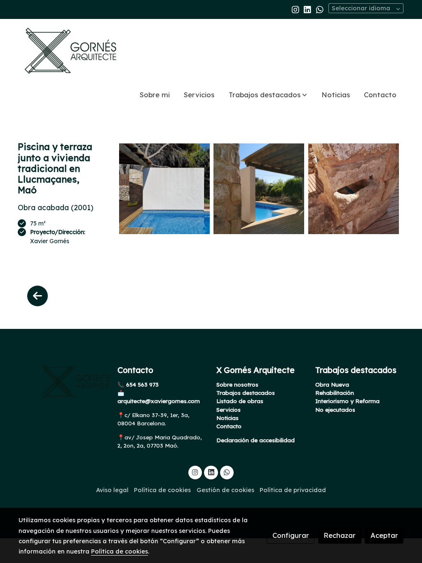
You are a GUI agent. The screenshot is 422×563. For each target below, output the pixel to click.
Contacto (228, 426)
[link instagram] (295, 9)
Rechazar (340, 535)
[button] (268, 95)
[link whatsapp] (320, 9)
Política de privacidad (293, 490)
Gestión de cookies (225, 490)
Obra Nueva (332, 384)
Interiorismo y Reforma (347, 401)
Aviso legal (112, 490)
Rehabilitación (334, 392)
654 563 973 (141, 384)
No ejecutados (335, 409)
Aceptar (384, 535)
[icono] (37, 296)
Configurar (290, 535)
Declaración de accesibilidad (255, 440)
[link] (71, 51)
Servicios (228, 409)
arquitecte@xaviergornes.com (158, 401)
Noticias (227, 418)
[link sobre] (62, 381)
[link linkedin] (307, 9)
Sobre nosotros (237, 384)
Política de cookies (162, 490)
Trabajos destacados (245, 392)
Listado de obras (239, 401)
